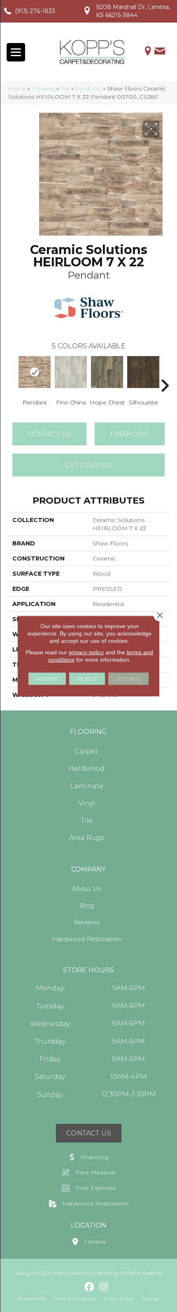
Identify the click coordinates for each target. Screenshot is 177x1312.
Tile (65, 88)
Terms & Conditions (74, 1299)
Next (164, 373)
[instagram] (104, 1287)
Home (17, 88)
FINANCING (129, 434)
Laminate (86, 786)
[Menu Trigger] (16, 52)
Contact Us (49, 434)
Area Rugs (86, 838)
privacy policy (86, 652)
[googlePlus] (75, 1287)
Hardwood (86, 768)
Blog (86, 905)
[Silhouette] (143, 372)
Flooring (43, 88)
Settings (128, 679)
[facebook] (89, 1287)
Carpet (86, 751)
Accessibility (31, 1298)
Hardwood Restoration (86, 939)
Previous (12, 373)
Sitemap (150, 1299)
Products (88, 88)
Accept (47, 679)
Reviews (86, 922)
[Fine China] (71, 372)
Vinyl (86, 803)
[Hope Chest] (107, 372)
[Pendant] (34, 372)
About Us (86, 888)
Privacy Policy (118, 1299)
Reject (87, 679)
